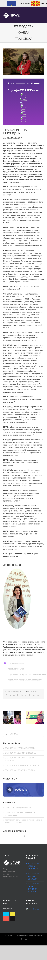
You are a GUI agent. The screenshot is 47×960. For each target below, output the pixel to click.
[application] (23, 83)
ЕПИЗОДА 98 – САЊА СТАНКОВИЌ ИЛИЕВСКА (34, 888)
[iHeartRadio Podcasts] (23, 118)
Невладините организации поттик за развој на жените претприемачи (23, 821)
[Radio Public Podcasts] (23, 106)
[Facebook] (22, 836)
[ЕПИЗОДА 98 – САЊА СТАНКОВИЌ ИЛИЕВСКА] (35, 717)
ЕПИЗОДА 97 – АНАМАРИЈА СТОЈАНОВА (22, 765)
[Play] (9, 83)
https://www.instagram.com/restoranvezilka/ (27, 674)
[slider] (37, 83)
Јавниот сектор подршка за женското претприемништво (20, 813)
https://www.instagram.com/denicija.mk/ (25, 680)
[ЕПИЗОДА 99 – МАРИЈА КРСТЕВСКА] (12, 717)
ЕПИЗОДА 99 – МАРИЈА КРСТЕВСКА (20, 748)
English (36, 909)
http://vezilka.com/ (16, 663)
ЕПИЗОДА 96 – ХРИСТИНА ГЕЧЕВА (20, 770)
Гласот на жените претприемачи (18, 807)
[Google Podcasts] (23, 94)
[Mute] (32, 83)
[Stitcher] (23, 102)
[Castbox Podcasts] (23, 113)
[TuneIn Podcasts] (23, 99)
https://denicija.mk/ (16, 669)
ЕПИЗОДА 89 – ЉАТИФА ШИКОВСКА (20, 753)
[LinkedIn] (25, 836)
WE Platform (24, 935)
